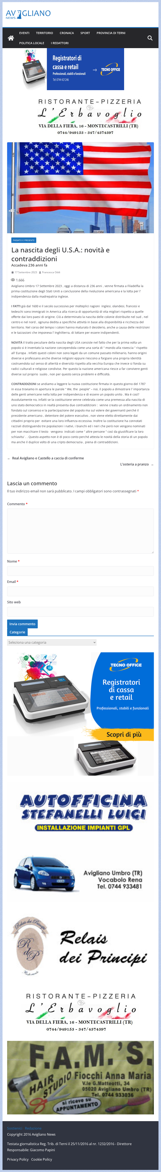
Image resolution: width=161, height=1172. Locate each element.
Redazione (33, 1128)
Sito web (14, 602)
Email (12, 581)
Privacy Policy (18, 1159)
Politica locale (31, 43)
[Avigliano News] (11, 38)
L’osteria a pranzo (137, 464)
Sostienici (14, 1128)
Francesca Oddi (51, 272)
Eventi (24, 33)
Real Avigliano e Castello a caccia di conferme (45, 458)
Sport (85, 33)
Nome (13, 561)
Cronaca (67, 33)
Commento (17, 504)
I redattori (60, 43)
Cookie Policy (41, 1159)
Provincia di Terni (111, 33)
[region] (71, 69)
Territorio (44, 33)
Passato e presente (24, 240)
